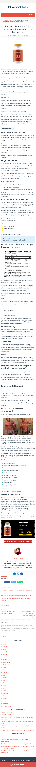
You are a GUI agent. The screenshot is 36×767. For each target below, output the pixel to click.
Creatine (5, 672)
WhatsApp (20, 582)
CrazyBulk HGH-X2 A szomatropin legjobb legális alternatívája (16, 595)
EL (24, 760)
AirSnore (5, 644)
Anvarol (5, 652)
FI (16, 760)
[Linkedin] (14, 573)
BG (5, 760)
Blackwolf (5, 657)
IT (31, 760)
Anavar (4, 649)
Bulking (5, 659)
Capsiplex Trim (6, 665)
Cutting (4, 675)
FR (19, 760)
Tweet (13, 582)
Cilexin (4, 667)
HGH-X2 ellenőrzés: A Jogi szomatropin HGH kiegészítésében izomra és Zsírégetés (28, 613)
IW (26, 760)
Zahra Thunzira (7, 622)
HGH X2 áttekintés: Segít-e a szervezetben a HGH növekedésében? (17, 730)
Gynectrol (5, 693)
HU (29, 760)
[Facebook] (21, 573)
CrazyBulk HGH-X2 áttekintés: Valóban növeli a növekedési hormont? (15, 599)
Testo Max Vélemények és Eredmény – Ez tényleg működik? (16, 744)
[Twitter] (18, 573)
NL (12, 760)
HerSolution (6, 696)
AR (2, 760)
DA (10, 760)
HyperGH (5, 701)
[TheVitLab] (18, 7)
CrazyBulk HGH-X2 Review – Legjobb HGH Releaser (8, 611)
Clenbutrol (5, 670)
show (12, 128)
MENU (31, 14)
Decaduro (5, 683)
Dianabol (5, 685)
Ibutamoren (5, 703)
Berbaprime (5, 654)
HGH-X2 (8, 605)
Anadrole (5, 646)
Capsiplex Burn (6, 662)
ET (14, 760)
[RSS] (18, 1)
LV (33, 760)
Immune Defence (7, 706)
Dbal (4, 680)
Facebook (6, 582)
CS (7, 760)
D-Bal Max (5, 677)
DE (21, 760)
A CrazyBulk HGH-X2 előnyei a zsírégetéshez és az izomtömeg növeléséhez (16, 591)
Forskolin (5, 690)
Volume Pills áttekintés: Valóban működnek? (12, 737)
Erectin (4, 688)
